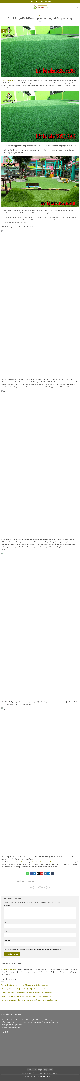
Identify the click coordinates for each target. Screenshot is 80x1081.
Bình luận (7, 905)
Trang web (7, 940)
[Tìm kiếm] (78, 7)
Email (6, 931)
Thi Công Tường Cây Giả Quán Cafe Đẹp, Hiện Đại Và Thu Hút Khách (24, 989)
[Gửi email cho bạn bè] (41, 887)
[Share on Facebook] (31, 873)
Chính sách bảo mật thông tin (31, 1073)
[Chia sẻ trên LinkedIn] (48, 887)
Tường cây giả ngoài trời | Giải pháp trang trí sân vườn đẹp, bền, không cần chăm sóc (29, 1000)
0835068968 (32, 1022)
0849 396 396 (49, 1022)
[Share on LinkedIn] (48, 873)
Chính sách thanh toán (51, 1073)
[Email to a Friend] (38, 873)
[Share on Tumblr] (52, 873)
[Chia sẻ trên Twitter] (38, 887)
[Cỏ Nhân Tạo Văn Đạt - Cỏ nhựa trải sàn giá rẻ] (40, 7)
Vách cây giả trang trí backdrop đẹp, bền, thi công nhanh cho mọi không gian (26, 992)
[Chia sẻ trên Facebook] (34, 887)
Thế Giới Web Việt (50, 1076)
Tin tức (40, 15)
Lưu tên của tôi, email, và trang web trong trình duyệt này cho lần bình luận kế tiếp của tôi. (34, 949)
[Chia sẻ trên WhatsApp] (31, 887)
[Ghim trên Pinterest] (45, 887)
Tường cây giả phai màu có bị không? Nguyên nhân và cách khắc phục (24, 985)
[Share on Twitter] (34, 873)
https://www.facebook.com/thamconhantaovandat (48, 862)
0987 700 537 (14, 1022)
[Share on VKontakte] (45, 873)
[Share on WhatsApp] (27, 873)
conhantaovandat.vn (18, 862)
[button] (2, 7)
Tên (5, 922)
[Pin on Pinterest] (41, 873)
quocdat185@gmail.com (14, 1025)
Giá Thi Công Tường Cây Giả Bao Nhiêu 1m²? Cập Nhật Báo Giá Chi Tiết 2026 (27, 996)
